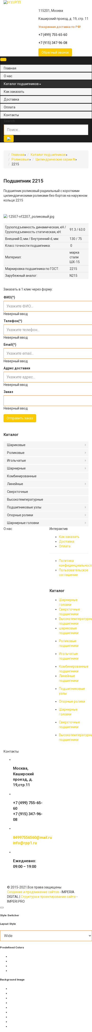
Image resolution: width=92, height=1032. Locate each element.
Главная (10, 68)
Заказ (8, 392)
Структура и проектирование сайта (48, 897)
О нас (8, 76)
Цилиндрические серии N (55, 159)
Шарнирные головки (23, 523)
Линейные (15, 484)
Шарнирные (16, 468)
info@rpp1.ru (25, 843)
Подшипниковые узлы (24, 507)
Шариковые (16, 445)
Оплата (9, 107)
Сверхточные (17, 492)
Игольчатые (16, 460)
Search (9, 121)
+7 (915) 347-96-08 (52, 43)
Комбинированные (22, 476)
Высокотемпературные (25, 499)
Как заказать (14, 92)
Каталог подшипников (21, 84)
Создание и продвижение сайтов (33, 892)
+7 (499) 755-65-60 (52, 35)
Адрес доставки (17, 368)
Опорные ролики (20, 515)
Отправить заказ (20, 418)
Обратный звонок (55, 52)
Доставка (11, 99)
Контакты (11, 115)
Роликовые (20, 159)
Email (10, 344)
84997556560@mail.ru (32, 837)
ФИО (9, 297)
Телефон (13, 321)
